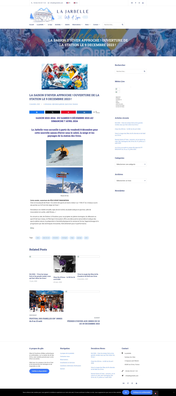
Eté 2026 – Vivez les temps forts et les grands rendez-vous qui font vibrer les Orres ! (40, 276)
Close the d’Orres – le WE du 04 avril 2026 (64, 278)
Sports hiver (68, 104)
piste (86, 238)
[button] (64, 153)
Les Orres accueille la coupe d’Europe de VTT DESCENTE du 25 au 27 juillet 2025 (128, 148)
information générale (58, 104)
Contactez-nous (65, 356)
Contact (95, 24)
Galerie (67, 24)
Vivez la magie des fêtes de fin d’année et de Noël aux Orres (87, 275)
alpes (37, 238)
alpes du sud (46, 238)
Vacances (75, 104)
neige (72, 238)
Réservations (64, 359)
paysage (79, 238)
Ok (126, 392)
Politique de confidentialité (141, 392)
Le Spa (50, 24)
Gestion (62, 369)
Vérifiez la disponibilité (39, 371)
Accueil (31, 24)
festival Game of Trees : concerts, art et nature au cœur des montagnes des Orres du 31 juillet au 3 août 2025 (130, 141)
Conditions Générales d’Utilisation (70, 366)
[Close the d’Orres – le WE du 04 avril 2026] (64, 264)
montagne (64, 238)
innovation (55, 238)
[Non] (174, 392)
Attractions (48, 104)
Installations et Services (67, 362)
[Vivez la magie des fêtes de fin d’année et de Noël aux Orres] (88, 262)
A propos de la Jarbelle (67, 353)
